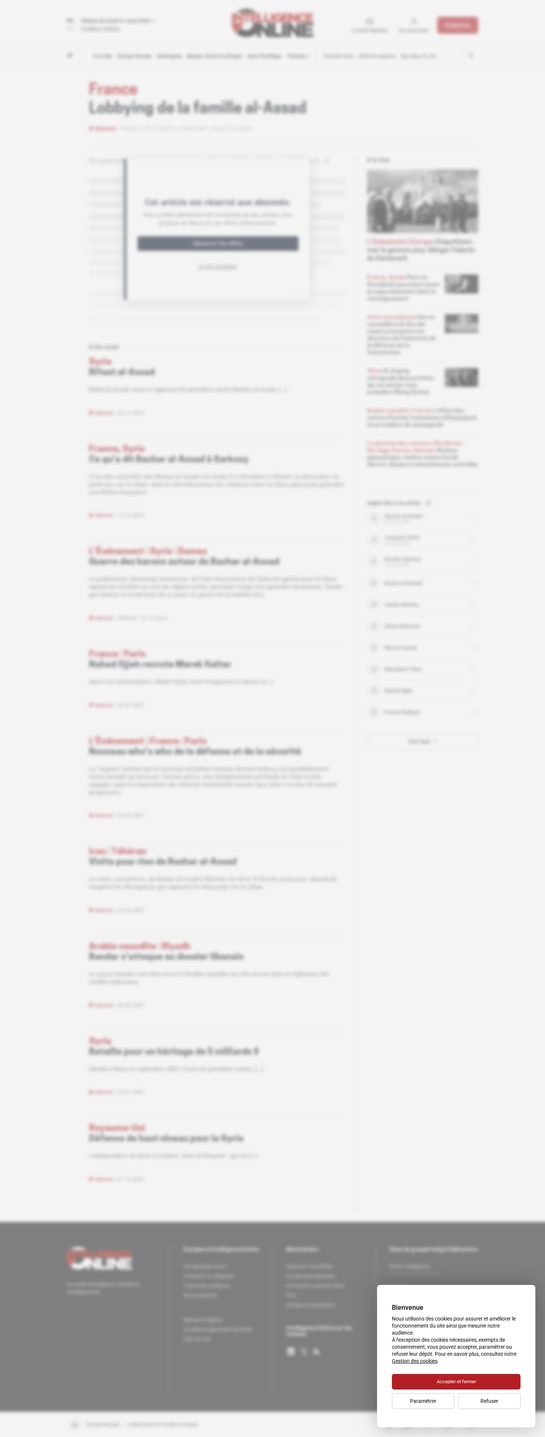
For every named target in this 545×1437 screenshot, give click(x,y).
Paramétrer (423, 1401)
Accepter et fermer (456, 1381)
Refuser (489, 1401)
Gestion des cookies (414, 1361)
